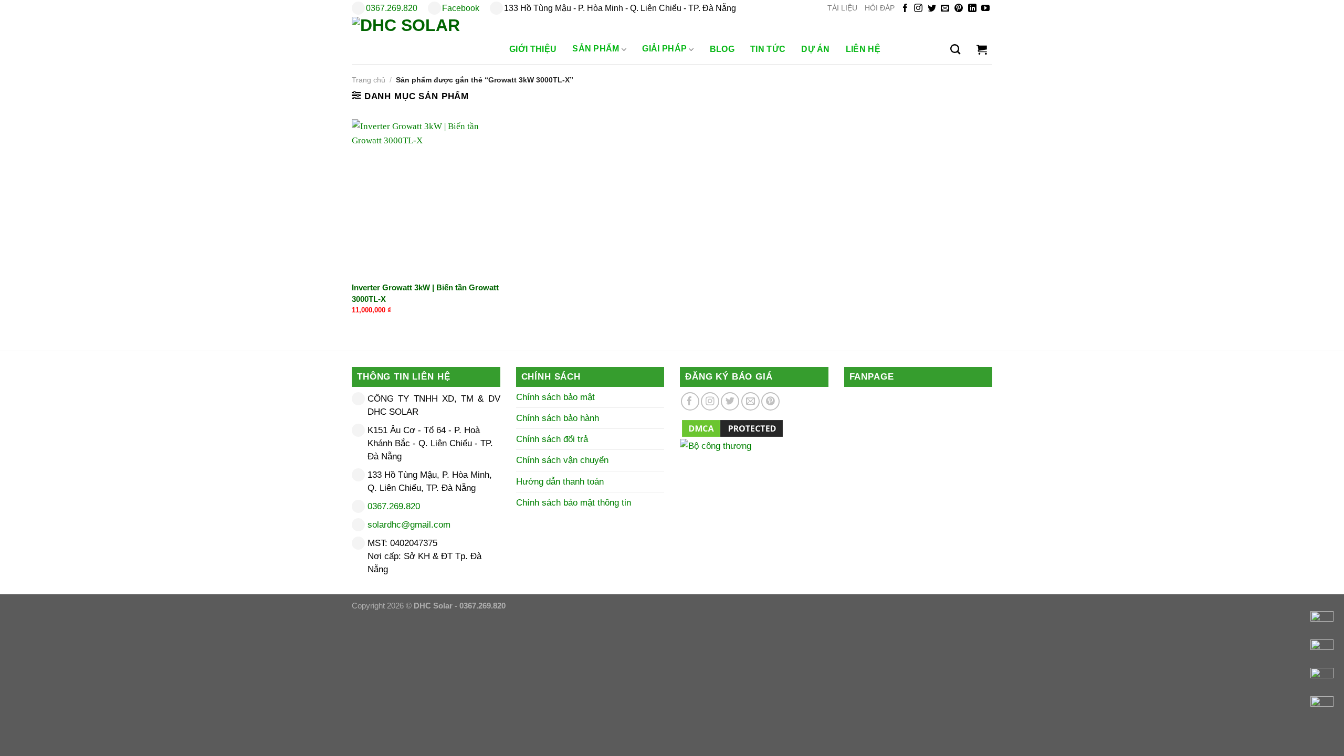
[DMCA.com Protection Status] (732, 428)
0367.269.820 (391, 8)
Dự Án (815, 49)
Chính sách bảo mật (555, 397)
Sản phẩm (596, 48)
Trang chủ (368, 80)
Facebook (460, 8)
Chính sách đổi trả (552, 439)
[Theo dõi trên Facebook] (905, 8)
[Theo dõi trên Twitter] (932, 8)
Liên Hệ (863, 49)
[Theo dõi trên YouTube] (985, 8)
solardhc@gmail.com (409, 525)
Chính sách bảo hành (557, 418)
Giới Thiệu (532, 49)
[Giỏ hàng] (981, 49)
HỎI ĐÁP (880, 8)
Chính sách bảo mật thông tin (573, 503)
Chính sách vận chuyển (562, 460)
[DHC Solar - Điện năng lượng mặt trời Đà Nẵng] (420, 40)
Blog (722, 49)
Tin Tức (767, 49)
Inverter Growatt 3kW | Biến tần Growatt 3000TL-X (425, 293)
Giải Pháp (664, 48)
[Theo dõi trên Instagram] (918, 8)
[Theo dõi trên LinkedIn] (972, 8)
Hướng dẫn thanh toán (560, 482)
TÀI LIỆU (842, 8)
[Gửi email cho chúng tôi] (945, 8)
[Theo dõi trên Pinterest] (958, 8)
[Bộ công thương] (754, 459)
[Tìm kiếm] (955, 49)
